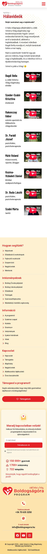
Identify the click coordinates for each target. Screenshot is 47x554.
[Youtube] (23, 535)
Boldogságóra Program (12, 4)
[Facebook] (17, 535)
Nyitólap (6, 13)
